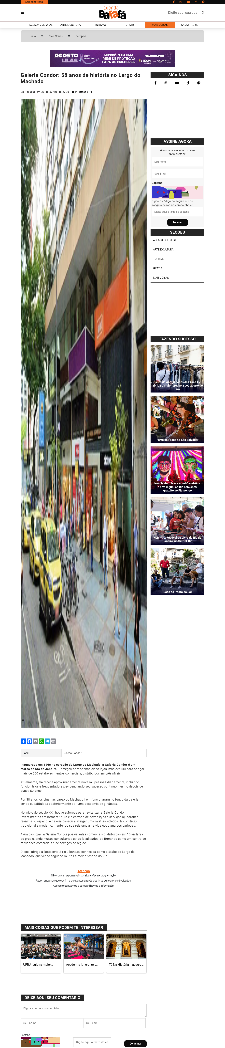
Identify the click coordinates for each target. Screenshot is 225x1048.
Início (33, 36)
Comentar (135, 1043)
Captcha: (25, 1035)
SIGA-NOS (177, 75)
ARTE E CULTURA (70, 24)
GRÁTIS (130, 24)
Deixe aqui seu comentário (52, 997)
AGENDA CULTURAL (40, 24)
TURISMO (100, 24)
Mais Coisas (56, 36)
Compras (81, 36)
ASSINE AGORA (178, 141)
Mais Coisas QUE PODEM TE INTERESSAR (64, 927)
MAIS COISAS (160, 24)
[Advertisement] (83, 906)
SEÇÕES (177, 232)
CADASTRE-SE (189, 24)
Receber (178, 222)
